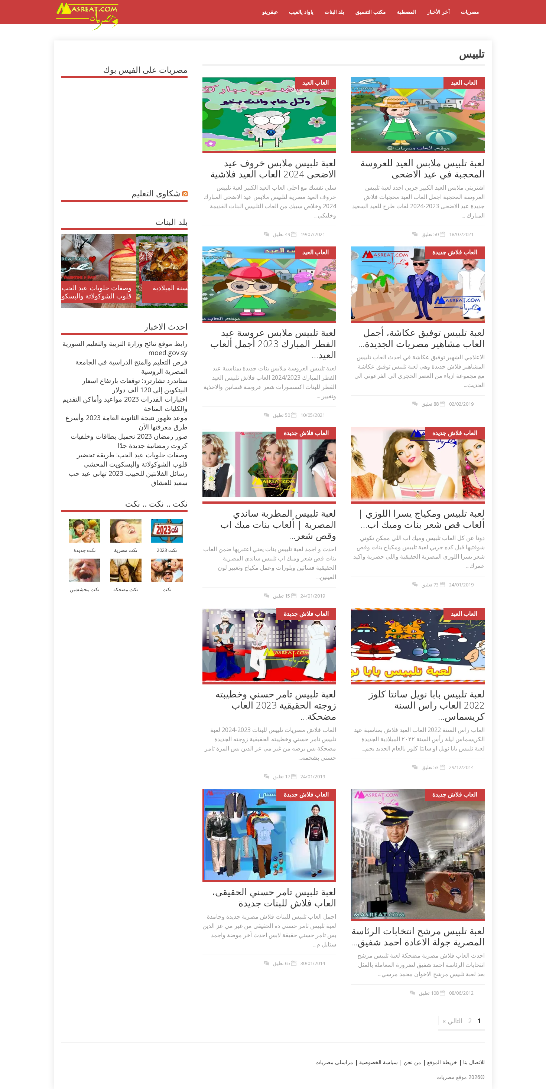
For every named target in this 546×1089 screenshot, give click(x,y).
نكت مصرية (125, 550)
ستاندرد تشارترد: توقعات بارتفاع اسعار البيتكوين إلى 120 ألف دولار (135, 385)
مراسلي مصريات (334, 1062)
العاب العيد (315, 82)
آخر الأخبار (438, 11)
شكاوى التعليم (155, 193)
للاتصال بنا (474, 1062)
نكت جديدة (85, 550)
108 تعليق (429, 993)
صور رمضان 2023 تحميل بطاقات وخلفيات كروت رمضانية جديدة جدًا (129, 441)
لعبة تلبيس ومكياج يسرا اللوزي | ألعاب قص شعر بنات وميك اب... (421, 518)
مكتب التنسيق (370, 11)
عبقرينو (270, 11)
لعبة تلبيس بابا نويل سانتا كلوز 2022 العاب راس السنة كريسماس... (427, 704)
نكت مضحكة (125, 589)
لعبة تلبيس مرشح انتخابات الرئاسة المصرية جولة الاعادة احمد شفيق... (418, 936)
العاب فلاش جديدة (454, 252)
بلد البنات (334, 11)
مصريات (470, 11)
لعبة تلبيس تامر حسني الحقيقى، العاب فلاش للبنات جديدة (274, 897)
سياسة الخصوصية (378, 1062)
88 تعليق (430, 403)
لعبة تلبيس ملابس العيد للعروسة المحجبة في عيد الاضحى (422, 168)
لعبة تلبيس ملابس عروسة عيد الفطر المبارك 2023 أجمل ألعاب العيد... (273, 343)
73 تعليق (430, 584)
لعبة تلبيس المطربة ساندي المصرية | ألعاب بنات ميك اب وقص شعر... (278, 524)
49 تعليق (281, 234)
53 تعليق (430, 767)
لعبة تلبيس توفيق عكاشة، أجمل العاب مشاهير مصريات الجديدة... (421, 338)
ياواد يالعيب (301, 11)
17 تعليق (281, 776)
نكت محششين (85, 589)
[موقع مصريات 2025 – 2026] (87, 28)
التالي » (452, 1020)
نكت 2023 (167, 550)
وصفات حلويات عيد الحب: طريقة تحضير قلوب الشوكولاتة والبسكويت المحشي (132, 459)
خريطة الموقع (441, 1062)
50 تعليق (430, 234)
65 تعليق (281, 963)
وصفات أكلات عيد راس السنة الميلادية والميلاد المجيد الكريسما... (130, 291)
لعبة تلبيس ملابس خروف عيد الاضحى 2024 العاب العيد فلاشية (273, 168)
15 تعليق (281, 595)
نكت (167, 589)
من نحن (411, 1062)
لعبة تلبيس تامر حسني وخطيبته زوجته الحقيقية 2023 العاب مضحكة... (275, 704)
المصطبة (406, 11)
